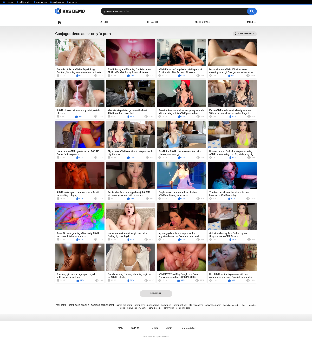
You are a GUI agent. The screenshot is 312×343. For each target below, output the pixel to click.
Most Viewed (202, 22)
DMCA (169, 328)
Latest (104, 22)
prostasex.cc (58, 2)
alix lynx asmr (196, 305)
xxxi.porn (9, 2)
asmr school (180, 305)
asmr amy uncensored (147, 305)
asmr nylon (169, 308)
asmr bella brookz (79, 304)
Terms (154, 328)
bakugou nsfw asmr (136, 308)
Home (59, 22)
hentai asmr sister (231, 305)
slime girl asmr (124, 305)
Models (251, 22)
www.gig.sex (41, 2)
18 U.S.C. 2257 (187, 328)
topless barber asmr (102, 304)
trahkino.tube (24, 2)
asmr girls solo (183, 308)
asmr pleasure (155, 308)
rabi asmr (61, 304)
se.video (73, 2)
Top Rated (151, 22)
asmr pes (166, 305)
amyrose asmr (213, 305)
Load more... (156, 293)
